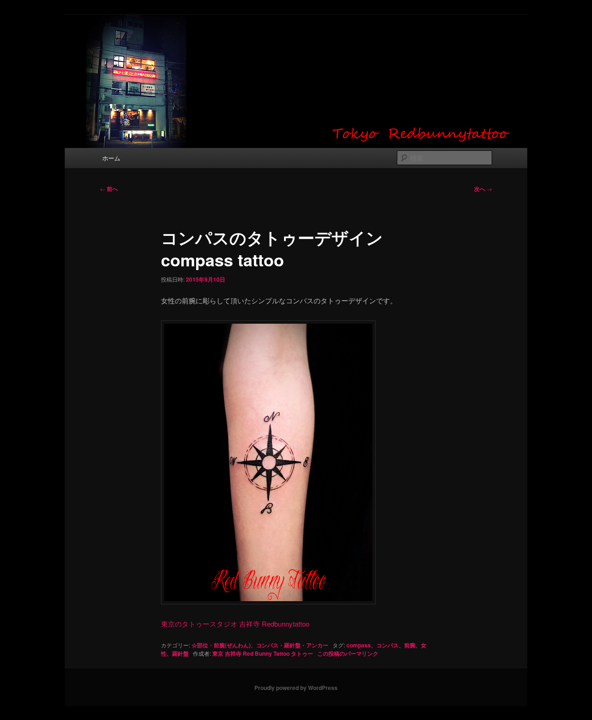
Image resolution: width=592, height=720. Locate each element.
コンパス (387, 645)
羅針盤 (180, 653)
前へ (109, 189)
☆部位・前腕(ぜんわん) (221, 645)
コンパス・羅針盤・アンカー (292, 645)
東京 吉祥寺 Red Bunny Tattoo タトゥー (262, 653)
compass (358, 645)
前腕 (409, 645)
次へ (483, 189)
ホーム (111, 158)
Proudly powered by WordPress (296, 687)
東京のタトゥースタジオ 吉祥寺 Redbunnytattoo (235, 623)
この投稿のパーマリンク (347, 653)
